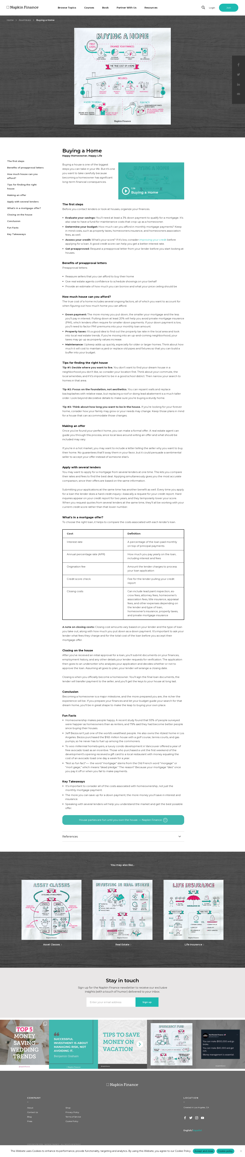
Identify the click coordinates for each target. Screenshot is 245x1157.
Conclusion (13, 221)
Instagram (196, 1118)
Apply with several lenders (23, 201)
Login (212, 7)
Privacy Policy (72, 1112)
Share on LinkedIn (238, 85)
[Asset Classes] (52, 910)
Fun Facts (12, 227)
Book (105, 7)
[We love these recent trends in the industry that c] (24, 1044)
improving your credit (152, 239)
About (30, 1107)
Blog (29, 1116)
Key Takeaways (16, 234)
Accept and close (203, 1151)
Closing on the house (19, 214)
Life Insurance (193, 944)
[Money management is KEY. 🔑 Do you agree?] (220, 1044)
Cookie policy (225, 1151)
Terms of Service (73, 1116)
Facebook (185, 1118)
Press (29, 1121)
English (188, 1130)
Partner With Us (126, 7)
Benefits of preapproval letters (25, 167)
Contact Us (32, 1112)
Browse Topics (67, 7)
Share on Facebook (238, 65)
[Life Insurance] (194, 910)
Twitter (191, 1118)
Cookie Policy (72, 1121)
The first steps (15, 161)
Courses (89, 7)
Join (228, 7)
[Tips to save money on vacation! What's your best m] (122, 1044)
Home (10, 20)
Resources (151, 7)
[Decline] (240, 1151)
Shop (68, 1107)
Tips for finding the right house (21, 186)
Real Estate (25, 20)
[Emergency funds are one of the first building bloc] (171, 1044)
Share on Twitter (238, 75)
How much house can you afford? (22, 176)
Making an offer (16, 195)
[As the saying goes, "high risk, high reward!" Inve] (73, 1044)
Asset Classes (51, 944)
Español (197, 1130)
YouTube (202, 1118)
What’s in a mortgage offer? (24, 208)
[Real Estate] (122, 910)
